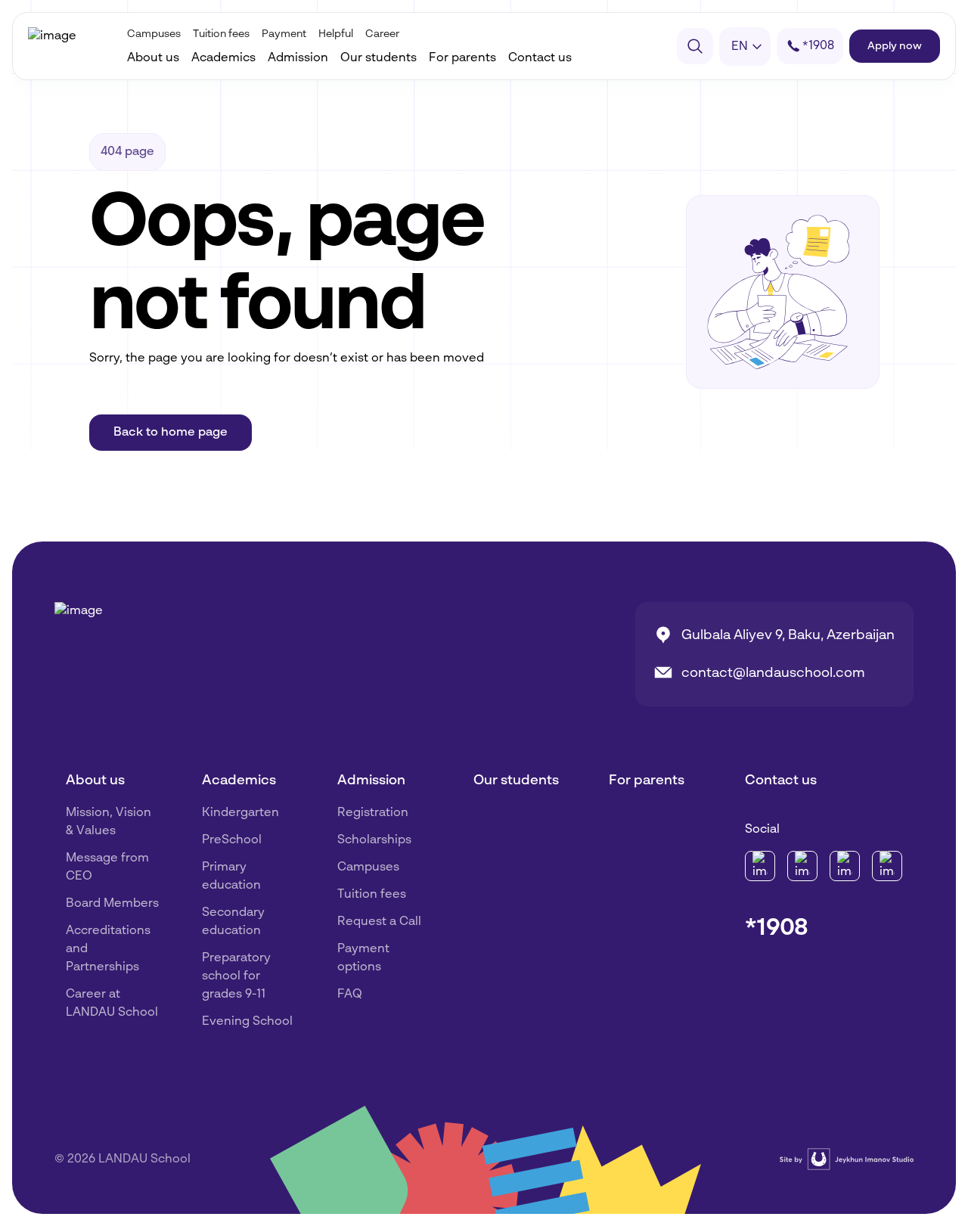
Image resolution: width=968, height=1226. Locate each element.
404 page (127, 152)
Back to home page (170, 433)
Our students (378, 58)
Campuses (154, 34)
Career (382, 34)
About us (153, 58)
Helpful (335, 34)
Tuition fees (221, 34)
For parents (462, 58)
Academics (223, 58)
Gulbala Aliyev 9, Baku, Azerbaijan (788, 635)
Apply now (894, 46)
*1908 (776, 928)
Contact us (540, 58)
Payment (284, 34)
